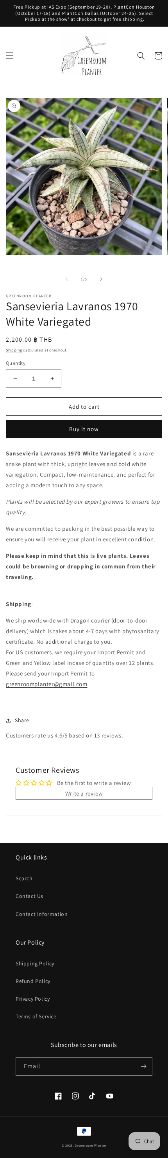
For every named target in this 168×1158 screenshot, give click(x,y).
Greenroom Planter (90, 1145)
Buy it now (84, 429)
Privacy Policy (33, 998)
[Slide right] (101, 279)
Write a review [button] (84, 793)
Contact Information (42, 914)
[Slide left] (66, 279)
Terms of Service (36, 1016)
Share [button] (22, 720)
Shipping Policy (35, 963)
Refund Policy (33, 981)
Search (24, 878)
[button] (9, 55)
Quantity (15, 363)
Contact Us (29, 895)
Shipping (14, 350)
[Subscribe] (143, 1066)
